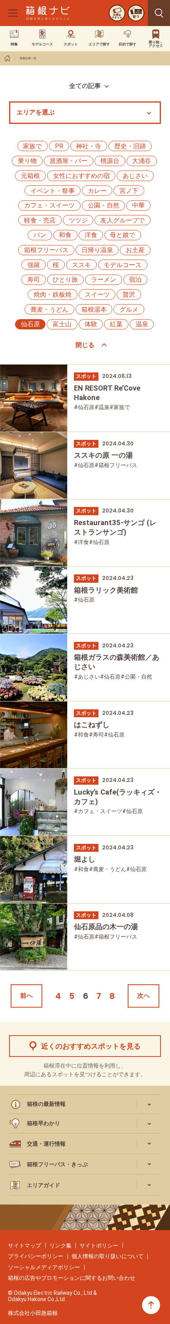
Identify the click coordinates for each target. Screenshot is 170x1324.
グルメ (128, 309)
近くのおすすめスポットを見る (91, 1046)
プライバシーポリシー (35, 1256)
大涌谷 (141, 161)
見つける (159, 13)
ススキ (81, 265)
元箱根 (30, 176)
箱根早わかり (43, 1123)
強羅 (33, 265)
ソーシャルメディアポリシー (44, 1267)
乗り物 (27, 161)
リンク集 (60, 1245)
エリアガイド (43, 1185)
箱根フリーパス (46, 250)
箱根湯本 (94, 309)
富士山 (62, 324)
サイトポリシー (98, 1245)
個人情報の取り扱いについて (108, 1256)
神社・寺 (88, 146)
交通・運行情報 (46, 1144)
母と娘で (122, 235)
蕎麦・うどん (49, 309)
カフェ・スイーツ (49, 205)
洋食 (91, 235)
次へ (143, 995)
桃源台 (109, 161)
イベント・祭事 (52, 190)
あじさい (135, 176)
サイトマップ (24, 1245)
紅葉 (116, 324)
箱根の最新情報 (46, 1104)
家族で (32, 146)
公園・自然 (103, 205)
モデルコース (123, 265)
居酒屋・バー (68, 161)
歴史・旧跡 (130, 146)
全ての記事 (85, 86)
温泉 (142, 324)
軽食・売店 (40, 220)
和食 (65, 235)
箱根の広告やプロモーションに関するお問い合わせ (71, 1278)
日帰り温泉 (97, 250)
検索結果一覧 (28, 58)
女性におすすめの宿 (81, 176)
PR (59, 146)
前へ (26, 995)
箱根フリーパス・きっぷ (57, 1164)
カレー (97, 190)
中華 (138, 205)
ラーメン (103, 279)
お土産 (135, 250)
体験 (91, 324)
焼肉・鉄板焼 (53, 294)
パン (40, 235)
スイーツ (97, 294)
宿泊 (135, 279)
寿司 (33, 279)
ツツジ (78, 220)
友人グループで (122, 220)
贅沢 (129, 294)
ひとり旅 (65, 279)
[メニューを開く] (12, 13)
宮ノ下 (128, 190)
